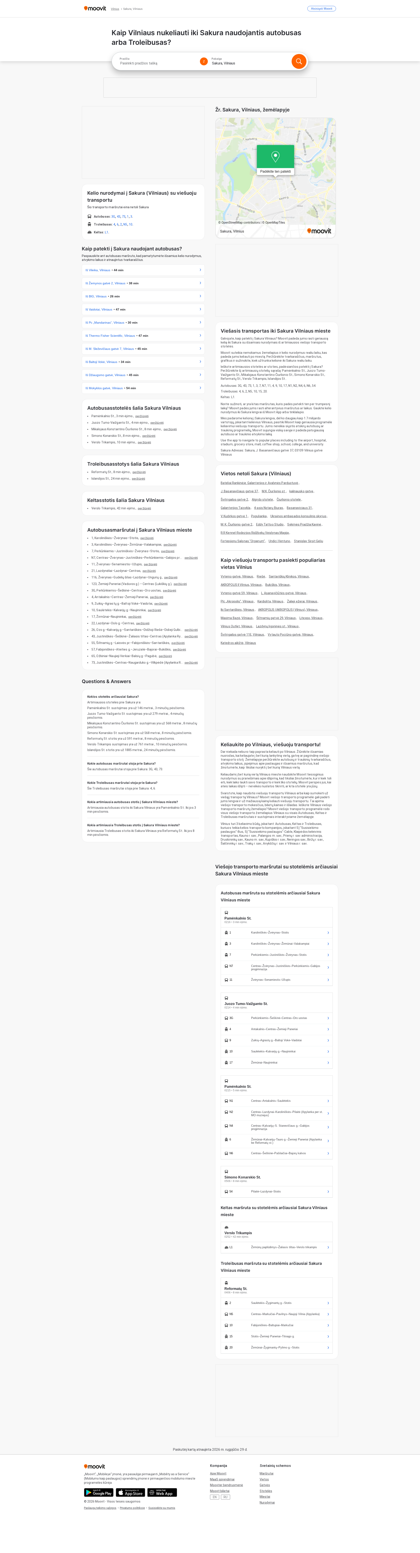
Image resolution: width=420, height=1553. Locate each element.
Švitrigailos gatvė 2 (234, 499)
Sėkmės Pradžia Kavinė (304, 524)
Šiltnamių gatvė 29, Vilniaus (276, 618)
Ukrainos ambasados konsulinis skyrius (298, 516)
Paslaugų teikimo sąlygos (100, 1508)
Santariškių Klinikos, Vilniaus (289, 576)
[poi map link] (275, 178)
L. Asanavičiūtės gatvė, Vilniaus (283, 593)
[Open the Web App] (162, 1492)
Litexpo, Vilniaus (310, 618)
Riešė (261, 576)
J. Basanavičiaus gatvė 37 (239, 491)
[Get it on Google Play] (99, 1492)
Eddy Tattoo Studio (270, 524)
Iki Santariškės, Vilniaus (237, 609)
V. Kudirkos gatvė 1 (234, 516)
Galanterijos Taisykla (235, 508)
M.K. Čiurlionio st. (274, 491)
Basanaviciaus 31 (299, 508)
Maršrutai (266, 1473)
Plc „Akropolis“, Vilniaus (237, 601)
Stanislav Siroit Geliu (308, 541)
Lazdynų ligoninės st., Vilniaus (277, 626)
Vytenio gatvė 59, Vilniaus (239, 593)
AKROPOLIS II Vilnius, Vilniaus (241, 584)
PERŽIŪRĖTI (142, 416)
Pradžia (125, 58)
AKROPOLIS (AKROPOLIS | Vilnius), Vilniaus (288, 609)
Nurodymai (267, 1502)
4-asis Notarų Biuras (268, 508)
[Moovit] (95, 8)
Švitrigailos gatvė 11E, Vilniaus (242, 634)
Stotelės (266, 1491)
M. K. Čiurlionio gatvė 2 (236, 524)
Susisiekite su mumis (161, 1508)
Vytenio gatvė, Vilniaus (237, 576)
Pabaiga (217, 58)
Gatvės (265, 1485)
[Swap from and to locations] (204, 61)
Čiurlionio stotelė (289, 499)
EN (215, 1497)
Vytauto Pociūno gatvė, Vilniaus (290, 634)
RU (226, 1497)
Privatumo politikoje (132, 1508)
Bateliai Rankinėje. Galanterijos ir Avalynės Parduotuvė (259, 483)
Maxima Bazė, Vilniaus (237, 618)
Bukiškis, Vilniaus (277, 584)
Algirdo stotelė (262, 499)
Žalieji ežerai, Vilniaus (302, 601)
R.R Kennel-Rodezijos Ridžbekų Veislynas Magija (255, 532)
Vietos (264, 1479)
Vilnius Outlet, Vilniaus (236, 626)
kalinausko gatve (301, 491)
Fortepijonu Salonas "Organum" (243, 541)
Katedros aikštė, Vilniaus (238, 643)
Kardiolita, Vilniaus (270, 601)
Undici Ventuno (279, 541)
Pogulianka (259, 516)
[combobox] (158, 63)
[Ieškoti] (299, 61)
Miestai (265, 1496)
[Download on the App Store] (130, 1492)
